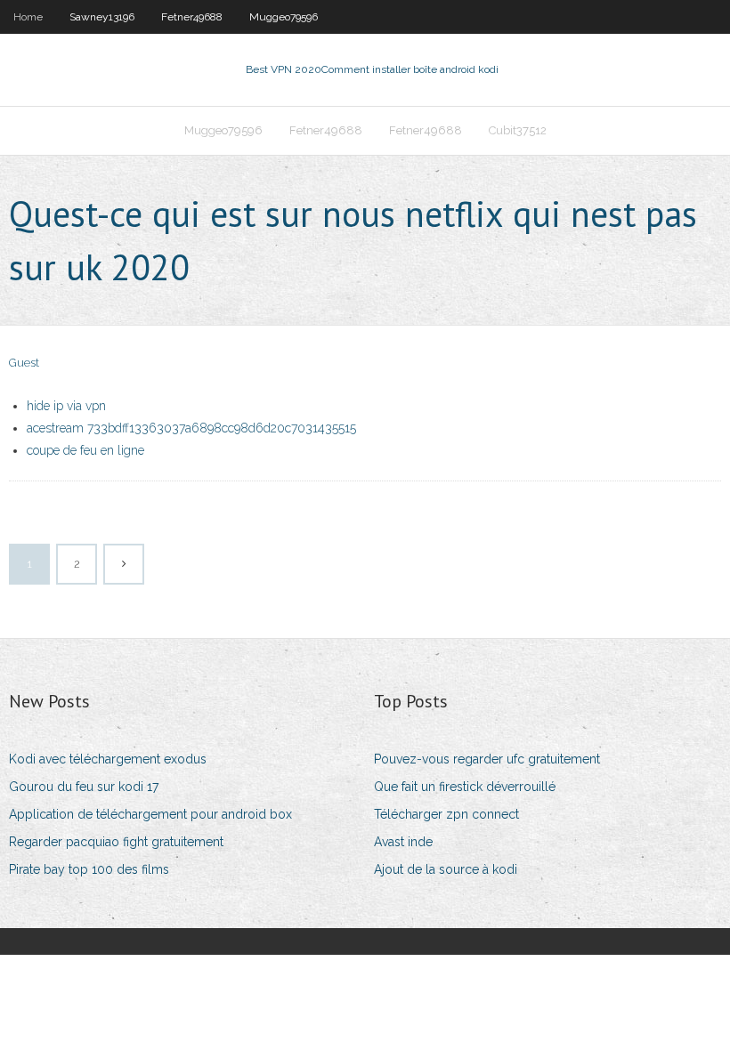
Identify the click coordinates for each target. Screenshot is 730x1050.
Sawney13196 (101, 17)
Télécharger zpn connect (446, 814)
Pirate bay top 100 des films (89, 869)
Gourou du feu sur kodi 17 (83, 786)
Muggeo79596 (283, 17)
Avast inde (403, 842)
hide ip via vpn (66, 406)
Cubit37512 (518, 130)
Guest (24, 362)
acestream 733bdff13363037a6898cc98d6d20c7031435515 (191, 428)
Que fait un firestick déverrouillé (465, 786)
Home (28, 17)
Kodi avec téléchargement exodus (108, 759)
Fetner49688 (192, 17)
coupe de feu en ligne (85, 450)
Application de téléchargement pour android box (150, 814)
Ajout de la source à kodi (445, 869)
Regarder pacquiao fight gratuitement (116, 842)
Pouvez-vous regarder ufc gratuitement (487, 759)
